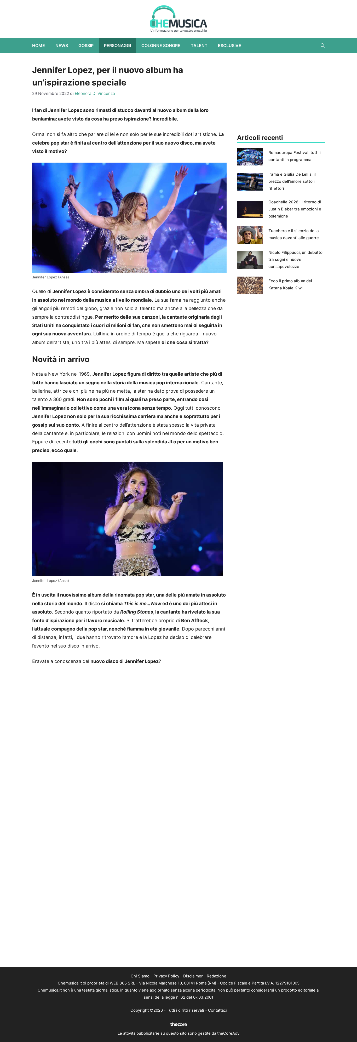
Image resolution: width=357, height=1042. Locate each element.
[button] (322, 45)
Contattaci (217, 1010)
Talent (199, 45)
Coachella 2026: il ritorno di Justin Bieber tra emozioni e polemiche (294, 209)
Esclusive (229, 45)
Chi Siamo (140, 976)
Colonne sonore (160, 45)
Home (38, 45)
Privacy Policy (166, 976)
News (61, 45)
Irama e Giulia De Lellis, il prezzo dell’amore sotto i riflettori (292, 181)
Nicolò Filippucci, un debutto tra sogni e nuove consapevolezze (295, 259)
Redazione (216, 976)
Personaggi (117, 45)
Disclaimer (193, 976)
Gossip (86, 45)
